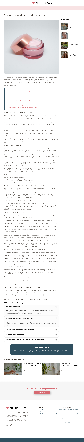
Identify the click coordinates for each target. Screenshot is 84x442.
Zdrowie (38, 8)
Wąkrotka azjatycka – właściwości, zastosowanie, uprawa (74, 45)
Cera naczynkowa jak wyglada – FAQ (16, 101)
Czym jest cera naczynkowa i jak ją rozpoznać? (19, 91)
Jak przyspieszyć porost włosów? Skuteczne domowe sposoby (73, 54)
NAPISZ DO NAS (42, 392)
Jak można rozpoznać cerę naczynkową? (17, 103)
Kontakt (8, 430)
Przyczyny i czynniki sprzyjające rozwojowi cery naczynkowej (22, 95)
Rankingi (56, 8)
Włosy (50, 8)
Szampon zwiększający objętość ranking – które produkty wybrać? (32, 364)
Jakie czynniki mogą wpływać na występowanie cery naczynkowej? (23, 107)
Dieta (33, 8)
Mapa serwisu (23, 439)
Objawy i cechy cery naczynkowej (16, 93)
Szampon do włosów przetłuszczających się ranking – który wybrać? (70, 364)
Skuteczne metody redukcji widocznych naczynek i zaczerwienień (23, 100)
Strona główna (7, 11)
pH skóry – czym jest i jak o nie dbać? (74, 35)
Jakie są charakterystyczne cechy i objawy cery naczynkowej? (22, 105)
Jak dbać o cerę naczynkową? (15, 98)
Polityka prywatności (10, 439)
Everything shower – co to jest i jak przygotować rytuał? (74, 26)
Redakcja (8, 428)
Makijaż (27, 8)
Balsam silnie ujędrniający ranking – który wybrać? (67, 413)
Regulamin (32, 439)
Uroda (45, 8)
